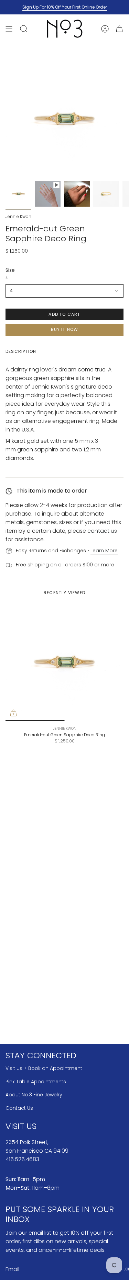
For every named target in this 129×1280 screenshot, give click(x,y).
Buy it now (64, 329)
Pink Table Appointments (36, 1081)
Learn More (104, 550)
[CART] (119, 29)
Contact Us (19, 1108)
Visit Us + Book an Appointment (44, 1068)
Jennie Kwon (18, 216)
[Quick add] (13, 713)
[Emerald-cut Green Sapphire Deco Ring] (64, 662)
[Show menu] (9, 29)
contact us (102, 531)
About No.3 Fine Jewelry (34, 1094)
